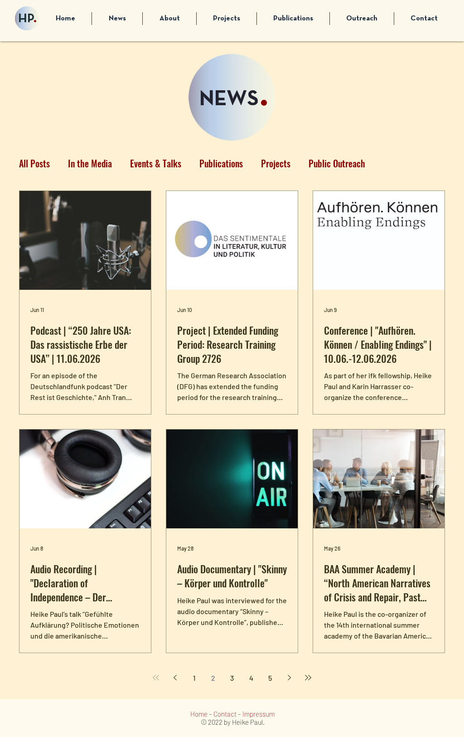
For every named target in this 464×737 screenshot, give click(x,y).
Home (199, 714)
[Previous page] (175, 677)
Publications (221, 163)
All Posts (34, 163)
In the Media (90, 163)
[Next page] (289, 677)
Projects (275, 163)
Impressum (258, 714)
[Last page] (308, 677)
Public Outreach (337, 163)
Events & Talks (155, 163)
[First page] (156, 677)
